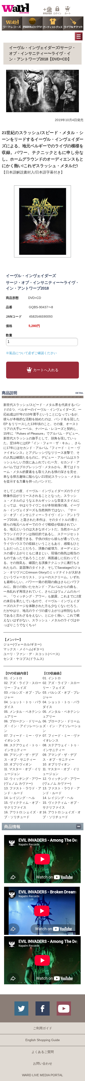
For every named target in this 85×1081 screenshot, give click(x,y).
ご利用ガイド (42, 1028)
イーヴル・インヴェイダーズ (31, 276)
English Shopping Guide (42, 1040)
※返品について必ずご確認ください (31, 353)
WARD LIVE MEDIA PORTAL (42, 1075)
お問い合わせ (42, 1063)
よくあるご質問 (43, 1052)
